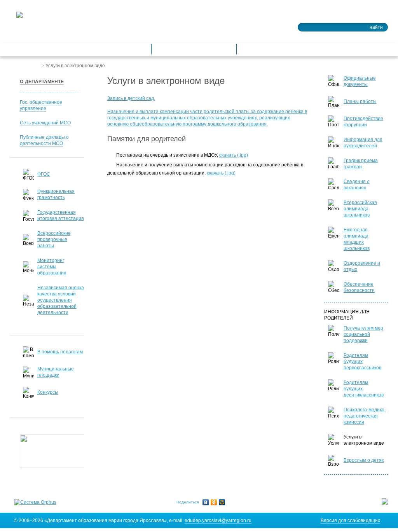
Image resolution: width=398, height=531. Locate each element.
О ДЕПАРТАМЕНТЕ (42, 81)
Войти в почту (366, 14)
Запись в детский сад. (131, 98)
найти (376, 27)
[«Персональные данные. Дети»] (55, 451)
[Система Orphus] (35, 502)
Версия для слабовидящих (350, 520)
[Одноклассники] (214, 502)
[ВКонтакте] (206, 502)
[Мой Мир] (222, 502)
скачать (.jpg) (233, 155)
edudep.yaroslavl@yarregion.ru (218, 520)
